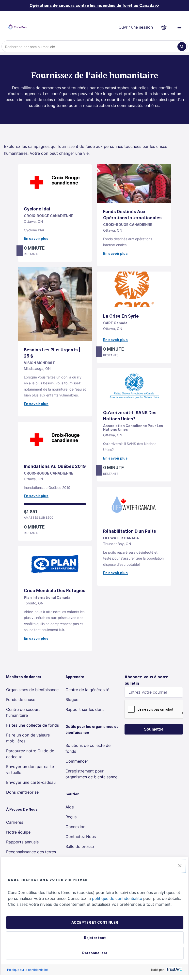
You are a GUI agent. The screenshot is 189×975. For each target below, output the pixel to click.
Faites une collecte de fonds (32, 725)
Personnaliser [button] (94, 953)
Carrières (14, 822)
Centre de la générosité (87, 689)
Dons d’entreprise (22, 792)
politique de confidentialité (117, 898)
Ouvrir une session (136, 27)
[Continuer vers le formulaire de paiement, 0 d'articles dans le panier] (165, 27)
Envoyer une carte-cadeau (31, 782)
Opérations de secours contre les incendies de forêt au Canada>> (94, 5)
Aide (69, 806)
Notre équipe (18, 832)
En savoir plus (36, 238)
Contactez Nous (80, 836)
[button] (180, 866)
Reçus (71, 816)
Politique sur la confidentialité (27, 970)
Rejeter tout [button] (95, 938)
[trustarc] (173, 970)
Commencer (76, 761)
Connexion (75, 826)
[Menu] (179, 27)
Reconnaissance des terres (31, 851)
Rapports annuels (22, 841)
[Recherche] (181, 46)
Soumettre (153, 729)
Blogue (71, 699)
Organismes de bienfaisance (32, 689)
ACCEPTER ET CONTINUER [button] (94, 922)
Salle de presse (79, 846)
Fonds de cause (20, 699)
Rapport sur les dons (84, 709)
